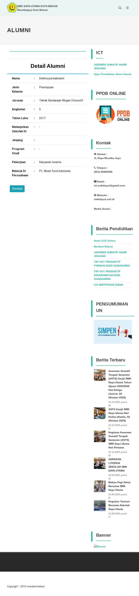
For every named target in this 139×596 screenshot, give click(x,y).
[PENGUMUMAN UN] (113, 331)
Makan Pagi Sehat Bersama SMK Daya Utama (119, 486)
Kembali (17, 188)
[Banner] (100, 546)
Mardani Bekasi (103, 246)
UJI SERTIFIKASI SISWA (108, 284)
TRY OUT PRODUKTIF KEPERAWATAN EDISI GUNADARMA (107, 275)
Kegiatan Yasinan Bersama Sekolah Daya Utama (119, 505)
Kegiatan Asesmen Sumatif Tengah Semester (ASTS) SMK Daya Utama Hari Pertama (119, 440)
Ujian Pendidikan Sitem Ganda (112, 74)
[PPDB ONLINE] (113, 114)
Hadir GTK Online (104, 240)
